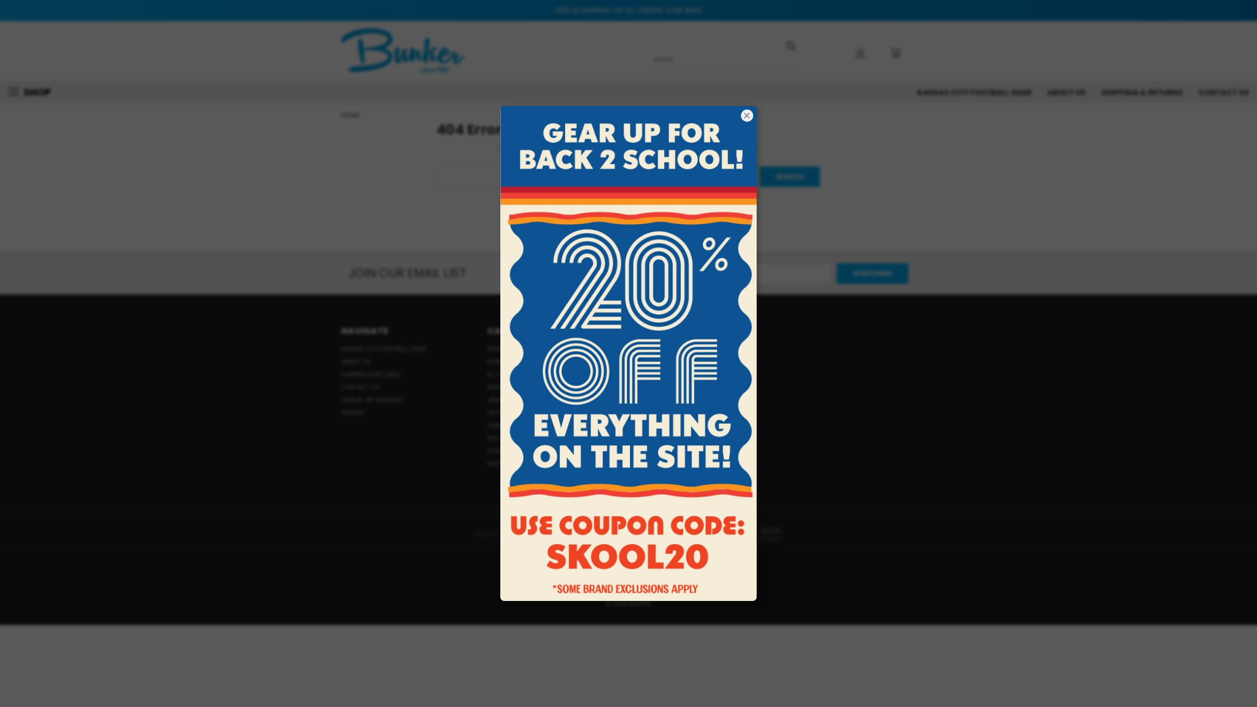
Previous (1231, 676)
